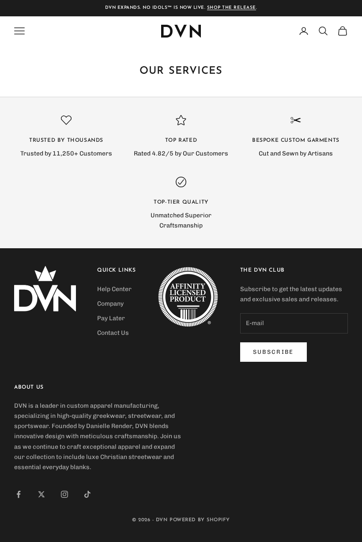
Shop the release (231, 7)
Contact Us (113, 333)
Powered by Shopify (200, 520)
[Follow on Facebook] (18, 494)
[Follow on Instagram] (64, 494)
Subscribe (273, 352)
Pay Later (111, 318)
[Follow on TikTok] (87, 494)
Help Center (114, 289)
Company (110, 303)
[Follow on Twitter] (41, 494)
